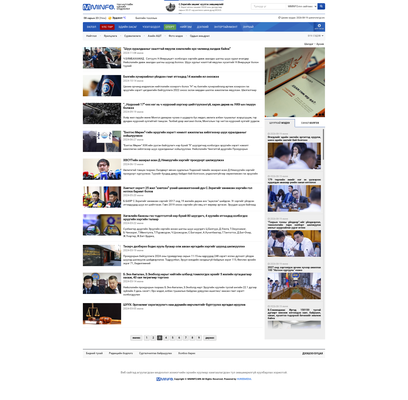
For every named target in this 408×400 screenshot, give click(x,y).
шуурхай (279, 123)
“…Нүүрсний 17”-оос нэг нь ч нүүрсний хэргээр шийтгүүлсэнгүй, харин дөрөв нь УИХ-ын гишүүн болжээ (189, 106)
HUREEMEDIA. (244, 379)
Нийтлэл (91, 35)
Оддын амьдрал (200, 35)
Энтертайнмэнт (226, 26)
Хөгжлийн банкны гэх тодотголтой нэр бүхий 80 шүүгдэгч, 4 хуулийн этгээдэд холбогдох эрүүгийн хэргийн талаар (185, 217)
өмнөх (136, 337)
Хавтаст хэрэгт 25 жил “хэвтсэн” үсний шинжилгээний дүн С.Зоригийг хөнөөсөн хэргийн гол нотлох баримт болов (187, 189)
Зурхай (248, 26)
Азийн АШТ (155, 35)
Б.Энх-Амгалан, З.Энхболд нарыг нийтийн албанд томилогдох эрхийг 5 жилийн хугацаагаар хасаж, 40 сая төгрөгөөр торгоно (187, 275)
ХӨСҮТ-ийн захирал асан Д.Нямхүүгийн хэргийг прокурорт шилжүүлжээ (173, 160)
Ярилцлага (110, 35)
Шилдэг (308, 44)
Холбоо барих (186, 353)
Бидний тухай (94, 353)
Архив (320, 44)
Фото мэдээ (176, 35)
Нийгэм (185, 26)
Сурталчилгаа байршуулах (155, 353)
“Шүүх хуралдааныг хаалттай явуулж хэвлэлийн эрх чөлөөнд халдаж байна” (177, 48)
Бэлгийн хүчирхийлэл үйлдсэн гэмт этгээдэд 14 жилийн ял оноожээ (171, 76)
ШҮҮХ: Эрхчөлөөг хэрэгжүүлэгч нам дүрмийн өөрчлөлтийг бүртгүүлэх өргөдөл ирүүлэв (184, 304)
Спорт (170, 26)
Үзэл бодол (151, 26)
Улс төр (107, 26)
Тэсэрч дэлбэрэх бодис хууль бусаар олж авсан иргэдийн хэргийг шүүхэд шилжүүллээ (184, 246)
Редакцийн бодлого (121, 353)
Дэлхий (202, 26)
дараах (209, 337)
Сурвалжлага (132, 35)
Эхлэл (91, 26)
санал (310, 123)
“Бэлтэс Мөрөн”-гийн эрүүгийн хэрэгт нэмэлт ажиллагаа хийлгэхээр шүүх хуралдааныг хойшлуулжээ (184, 133)
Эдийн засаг (127, 26)
